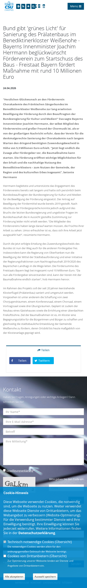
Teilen (45, 350)
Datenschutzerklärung (36, 533)
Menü (74, 6)
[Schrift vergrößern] (28, 6)
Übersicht (63, 542)
